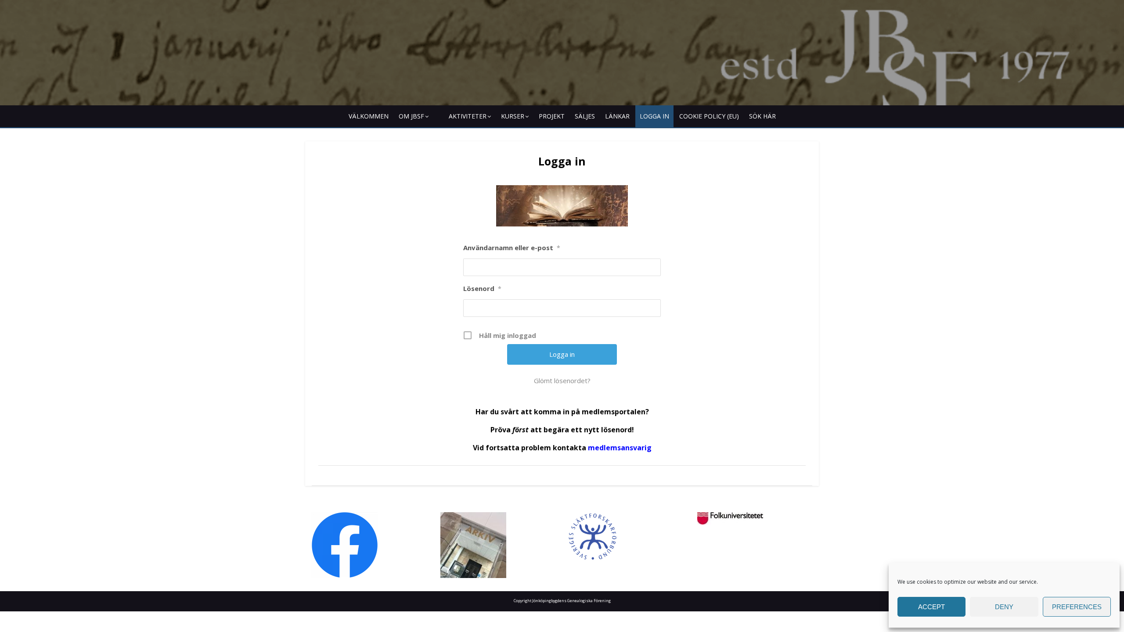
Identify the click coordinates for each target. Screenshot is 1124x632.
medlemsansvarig (620, 447)
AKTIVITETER (467, 116)
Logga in (654, 116)
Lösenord (482, 288)
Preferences (1077, 606)
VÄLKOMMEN (369, 116)
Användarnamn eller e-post (511, 247)
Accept (931, 606)
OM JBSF (411, 116)
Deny (1004, 606)
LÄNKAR (617, 116)
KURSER (512, 116)
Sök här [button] (762, 116)
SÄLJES (585, 116)
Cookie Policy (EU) (709, 116)
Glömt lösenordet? (562, 380)
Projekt (552, 116)
